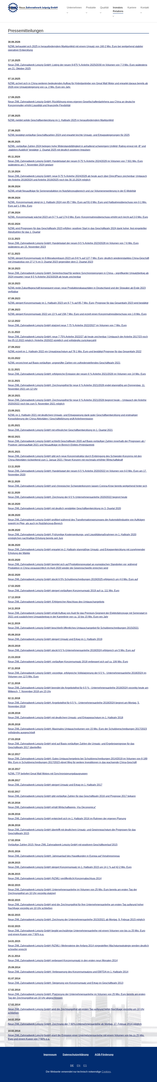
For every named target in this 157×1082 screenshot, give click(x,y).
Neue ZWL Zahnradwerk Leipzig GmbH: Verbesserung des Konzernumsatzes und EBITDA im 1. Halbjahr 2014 (68, 971)
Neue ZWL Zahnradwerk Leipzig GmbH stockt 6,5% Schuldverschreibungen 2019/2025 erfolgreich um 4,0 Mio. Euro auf (73, 579)
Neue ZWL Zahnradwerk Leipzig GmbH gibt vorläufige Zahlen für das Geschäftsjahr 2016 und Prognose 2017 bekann (72, 796)
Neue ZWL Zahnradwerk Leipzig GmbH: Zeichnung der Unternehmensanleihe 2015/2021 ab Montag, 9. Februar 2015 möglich (76, 919)
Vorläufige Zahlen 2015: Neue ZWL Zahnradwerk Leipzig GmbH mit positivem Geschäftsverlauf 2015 (62, 844)
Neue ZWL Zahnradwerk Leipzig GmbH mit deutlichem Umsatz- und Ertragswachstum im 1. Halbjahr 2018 (65, 717)
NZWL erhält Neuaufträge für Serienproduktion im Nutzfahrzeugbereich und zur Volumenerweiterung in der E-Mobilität (72, 191)
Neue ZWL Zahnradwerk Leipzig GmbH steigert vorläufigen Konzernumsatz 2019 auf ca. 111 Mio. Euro (63, 590)
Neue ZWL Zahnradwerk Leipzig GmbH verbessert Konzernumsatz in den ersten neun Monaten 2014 (63, 960)
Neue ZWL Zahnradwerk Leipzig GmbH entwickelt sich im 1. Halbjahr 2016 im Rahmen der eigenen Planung (67, 818)
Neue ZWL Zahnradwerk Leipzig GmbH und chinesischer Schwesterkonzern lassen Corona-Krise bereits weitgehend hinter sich (77, 486)
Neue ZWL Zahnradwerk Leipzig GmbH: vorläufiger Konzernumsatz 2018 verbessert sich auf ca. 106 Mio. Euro (68, 661)
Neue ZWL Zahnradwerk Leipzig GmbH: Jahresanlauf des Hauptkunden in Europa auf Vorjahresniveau (64, 856)
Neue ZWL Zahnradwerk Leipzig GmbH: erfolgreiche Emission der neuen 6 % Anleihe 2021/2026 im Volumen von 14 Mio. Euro (77, 374)
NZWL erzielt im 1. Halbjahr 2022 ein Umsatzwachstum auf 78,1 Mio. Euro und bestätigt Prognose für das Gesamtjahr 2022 (74, 351)
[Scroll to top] (150, 1075)
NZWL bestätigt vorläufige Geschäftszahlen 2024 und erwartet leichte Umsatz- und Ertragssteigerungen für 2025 (69, 135)
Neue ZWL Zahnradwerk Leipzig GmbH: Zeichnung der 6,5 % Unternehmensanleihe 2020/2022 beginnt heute (67, 497)
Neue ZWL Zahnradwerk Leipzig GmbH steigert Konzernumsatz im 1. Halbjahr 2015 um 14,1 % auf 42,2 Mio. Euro (70, 867)
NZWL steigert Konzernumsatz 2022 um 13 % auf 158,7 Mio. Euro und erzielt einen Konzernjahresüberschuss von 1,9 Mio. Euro (77, 314)
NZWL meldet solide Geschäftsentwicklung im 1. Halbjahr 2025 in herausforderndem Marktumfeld (61, 120)
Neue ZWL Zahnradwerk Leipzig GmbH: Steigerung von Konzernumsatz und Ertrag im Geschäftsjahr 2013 (65, 983)
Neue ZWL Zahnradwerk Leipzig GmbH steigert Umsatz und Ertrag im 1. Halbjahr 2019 (55, 639)
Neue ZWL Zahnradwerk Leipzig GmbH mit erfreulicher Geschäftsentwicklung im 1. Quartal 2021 (60, 430)
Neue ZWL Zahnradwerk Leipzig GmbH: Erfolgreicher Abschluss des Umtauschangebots (56, 601)
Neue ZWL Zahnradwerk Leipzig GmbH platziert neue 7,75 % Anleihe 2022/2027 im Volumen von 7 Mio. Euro (67, 325)
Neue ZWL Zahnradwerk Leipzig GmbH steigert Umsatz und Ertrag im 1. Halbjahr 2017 (55, 784)
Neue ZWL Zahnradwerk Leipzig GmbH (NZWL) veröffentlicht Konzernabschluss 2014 (54, 878)
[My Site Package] (34, 8)
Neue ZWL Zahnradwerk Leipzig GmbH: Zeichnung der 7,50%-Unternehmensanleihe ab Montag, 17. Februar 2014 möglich (75, 1024)
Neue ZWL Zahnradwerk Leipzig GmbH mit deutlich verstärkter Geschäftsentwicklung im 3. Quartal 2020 (64, 508)
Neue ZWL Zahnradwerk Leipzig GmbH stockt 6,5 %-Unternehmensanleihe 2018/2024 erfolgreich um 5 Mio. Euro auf (71, 650)
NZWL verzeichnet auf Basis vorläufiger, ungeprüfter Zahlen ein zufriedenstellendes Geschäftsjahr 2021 (64, 362)
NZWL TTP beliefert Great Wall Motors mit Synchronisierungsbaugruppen (48, 773)
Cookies (106, 1071)
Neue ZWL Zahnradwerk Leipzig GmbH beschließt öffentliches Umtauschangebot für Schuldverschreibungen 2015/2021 (73, 628)
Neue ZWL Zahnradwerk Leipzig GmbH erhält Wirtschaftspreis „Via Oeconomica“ (52, 807)
